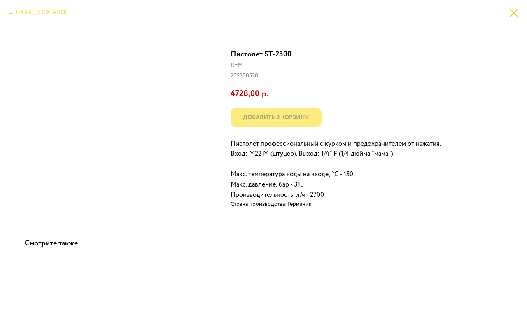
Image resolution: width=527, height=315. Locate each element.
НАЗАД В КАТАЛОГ (42, 12)
